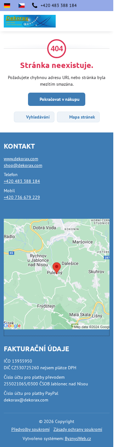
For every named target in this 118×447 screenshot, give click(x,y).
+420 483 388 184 (22, 181)
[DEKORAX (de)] (9, 5)
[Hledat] (75, 21)
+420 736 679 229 (22, 197)
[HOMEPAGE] (21, 5)
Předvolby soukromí (30, 429)
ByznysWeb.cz (78, 438)
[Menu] (105, 21)
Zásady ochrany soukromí (77, 429)
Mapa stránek (81, 117)
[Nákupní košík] (90, 21)
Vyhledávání (37, 117)
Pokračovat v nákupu (59, 99)
